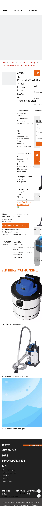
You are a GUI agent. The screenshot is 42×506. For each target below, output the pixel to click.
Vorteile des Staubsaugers (12, 324)
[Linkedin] (39, 491)
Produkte (18, 10)
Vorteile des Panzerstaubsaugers (15, 376)
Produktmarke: (22, 214)
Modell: (5, 214)
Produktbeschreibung (14, 225)
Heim (5, 10)
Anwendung (34, 10)
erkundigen (21, 202)
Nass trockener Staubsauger (13, 429)
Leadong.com (34, 505)
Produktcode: (7, 219)
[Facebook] (39, 496)
